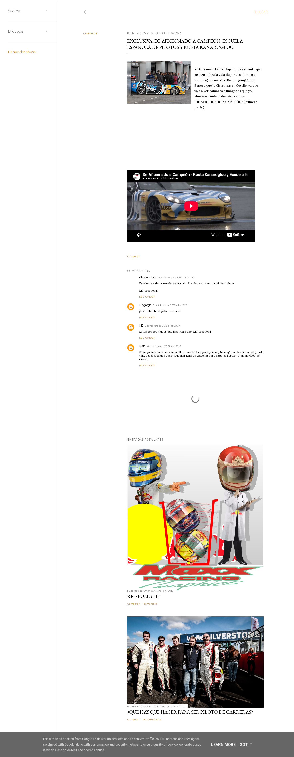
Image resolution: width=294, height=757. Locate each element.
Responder (147, 296)
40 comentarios (152, 719)
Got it (246, 744)
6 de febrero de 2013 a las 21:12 (164, 346)
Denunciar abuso (22, 52)
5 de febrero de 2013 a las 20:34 (162, 325)
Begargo (145, 305)
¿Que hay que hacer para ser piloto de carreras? (190, 712)
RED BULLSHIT (144, 596)
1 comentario (150, 603)
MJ (141, 325)
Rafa (142, 346)
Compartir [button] (90, 33)
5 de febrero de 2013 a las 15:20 (170, 305)
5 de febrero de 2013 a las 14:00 (176, 277)
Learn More (223, 744)
